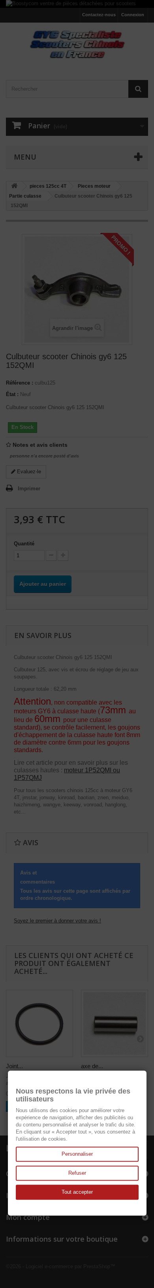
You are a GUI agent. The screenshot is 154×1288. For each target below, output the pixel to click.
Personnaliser (77, 1154)
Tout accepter (77, 1192)
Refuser (77, 1173)
